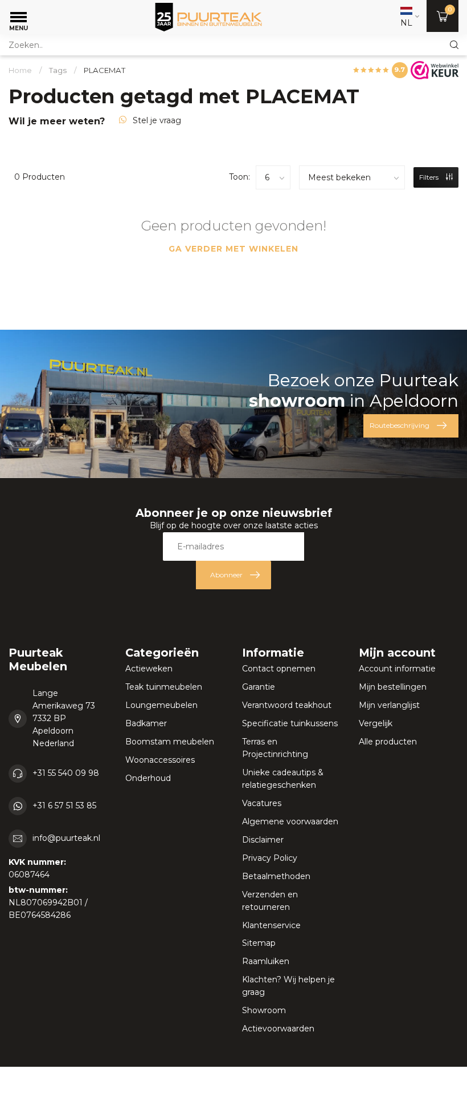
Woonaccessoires (160, 760)
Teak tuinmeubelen (163, 687)
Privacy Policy (269, 858)
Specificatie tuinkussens (290, 723)
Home (20, 70)
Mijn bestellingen (393, 687)
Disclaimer (263, 840)
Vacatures (261, 803)
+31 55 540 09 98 (65, 773)
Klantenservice (271, 925)
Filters (429, 177)
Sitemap (259, 943)
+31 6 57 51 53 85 (64, 805)
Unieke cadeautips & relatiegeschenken (282, 778)
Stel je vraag (157, 120)
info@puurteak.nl (66, 838)
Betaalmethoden (276, 876)
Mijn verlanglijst (389, 705)
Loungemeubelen (161, 705)
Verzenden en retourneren (270, 900)
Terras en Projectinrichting (275, 747)
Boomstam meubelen (169, 741)
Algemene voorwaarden (290, 821)
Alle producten (388, 741)
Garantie (258, 687)
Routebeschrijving (399, 425)
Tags (58, 70)
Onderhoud (148, 778)
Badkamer (146, 723)
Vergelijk (375, 723)
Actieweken (149, 668)
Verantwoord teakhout (286, 705)
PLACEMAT (104, 70)
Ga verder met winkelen (233, 249)
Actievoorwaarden (278, 1028)
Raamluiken (265, 961)
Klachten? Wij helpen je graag (288, 985)
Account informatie (397, 668)
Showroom (264, 1010)
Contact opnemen (279, 668)
